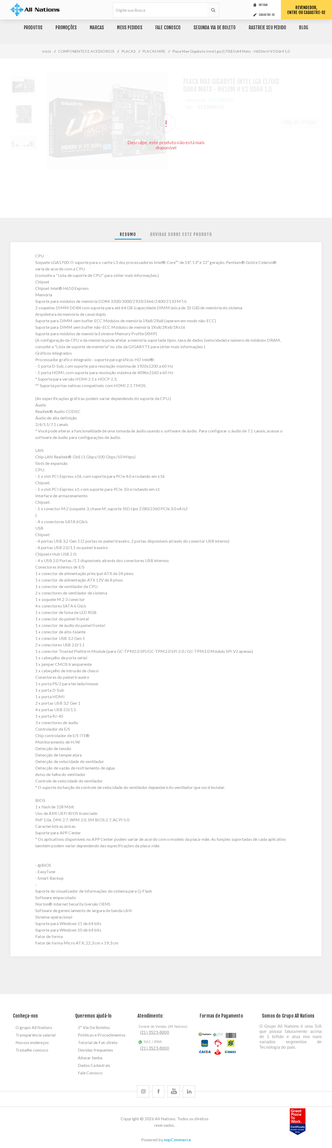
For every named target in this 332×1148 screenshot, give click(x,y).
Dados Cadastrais (94, 1065)
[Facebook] (158, 1091)
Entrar (263, 4)
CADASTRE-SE (267, 14)
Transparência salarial (36, 1034)
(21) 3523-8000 (154, 1032)
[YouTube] (174, 1091)
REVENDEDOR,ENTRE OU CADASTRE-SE (306, 10)
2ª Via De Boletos (94, 1027)
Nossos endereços (32, 1042)
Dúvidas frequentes (95, 1049)
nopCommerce (177, 1139)
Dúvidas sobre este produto (181, 234)
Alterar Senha (90, 1057)
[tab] (128, 234)
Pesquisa (213, 10)
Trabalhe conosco (32, 1049)
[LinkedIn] (189, 1091)
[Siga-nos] (143, 1091)
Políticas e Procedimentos (102, 1034)
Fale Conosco (90, 1072)
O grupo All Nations (34, 1027)
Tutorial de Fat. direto (98, 1042)
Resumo (128, 234)
